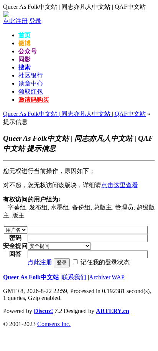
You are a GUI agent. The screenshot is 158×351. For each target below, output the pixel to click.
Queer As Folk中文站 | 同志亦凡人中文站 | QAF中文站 (74, 6)
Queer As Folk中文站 (31, 277)
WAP (118, 277)
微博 (24, 43)
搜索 (24, 67)
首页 (24, 35)
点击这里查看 (119, 185)
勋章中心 (30, 83)
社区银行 (30, 75)
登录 (35, 21)
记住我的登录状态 (105, 262)
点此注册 (15, 21)
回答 (15, 253)
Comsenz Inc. (54, 324)
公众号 (27, 51)
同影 (24, 59)
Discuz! (43, 311)
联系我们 (74, 277)
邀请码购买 (33, 99)
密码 (15, 237)
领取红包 (30, 91)
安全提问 (15, 245)
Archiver (99, 277)
